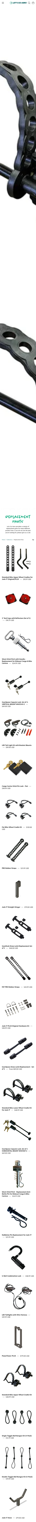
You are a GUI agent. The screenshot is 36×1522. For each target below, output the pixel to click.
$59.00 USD (10, 747)
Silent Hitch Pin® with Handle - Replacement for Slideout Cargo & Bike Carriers (17, 661)
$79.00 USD (28, 907)
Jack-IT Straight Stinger (11, 907)
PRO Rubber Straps (9, 868)
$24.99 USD (16, 663)
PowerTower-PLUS (9, 1356)
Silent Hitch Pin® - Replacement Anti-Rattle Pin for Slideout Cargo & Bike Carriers (16, 1194)
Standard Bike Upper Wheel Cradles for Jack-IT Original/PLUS (17, 578)
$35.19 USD (27, 579)
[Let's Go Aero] (18, 3)
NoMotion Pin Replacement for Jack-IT (16, 1235)
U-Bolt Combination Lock (11, 1276)
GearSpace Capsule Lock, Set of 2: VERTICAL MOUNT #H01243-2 (15, 703)
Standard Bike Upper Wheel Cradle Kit (17, 1395)
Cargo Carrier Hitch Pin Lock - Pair (15, 786)
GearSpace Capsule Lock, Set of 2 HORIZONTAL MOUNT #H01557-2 (15, 1150)
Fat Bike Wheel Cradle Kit (12, 827)
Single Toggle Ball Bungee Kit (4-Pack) (17, 1436)
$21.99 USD (25, 868)
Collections (9, 539)
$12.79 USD (10, 1438)
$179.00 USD (24, 1356)
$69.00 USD (6, 706)
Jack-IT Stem (7, 1518)
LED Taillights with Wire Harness (14, 1315)
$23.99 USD (28, 987)
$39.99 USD (6, 1317)
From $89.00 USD (15, 1069)
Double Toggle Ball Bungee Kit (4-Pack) (17, 1477)
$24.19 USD (16, 1196)
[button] (29, 3)
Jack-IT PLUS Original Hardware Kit (15, 1026)
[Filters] (33, 540)
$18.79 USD (10, 620)
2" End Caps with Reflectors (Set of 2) (16, 618)
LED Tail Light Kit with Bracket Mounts (16, 745)
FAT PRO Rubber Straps (11, 987)
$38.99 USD (6, 788)
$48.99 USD (18, 1110)
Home (3, 539)
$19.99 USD (10, 1479)
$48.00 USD (13, 948)
